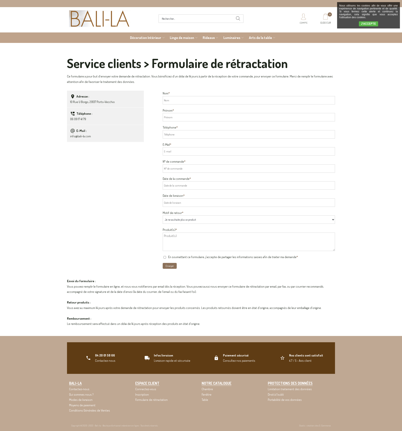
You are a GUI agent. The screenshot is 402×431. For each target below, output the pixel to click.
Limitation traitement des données (290, 389)
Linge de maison (182, 37)
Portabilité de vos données (285, 400)
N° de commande (174, 161)
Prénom (168, 110)
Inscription (142, 394)
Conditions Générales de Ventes (89, 410)
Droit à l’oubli (276, 394)
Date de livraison (174, 196)
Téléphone (170, 127)
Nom (166, 93)
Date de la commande (177, 179)
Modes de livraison (81, 400)
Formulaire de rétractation (151, 400)
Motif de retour (173, 213)
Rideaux (209, 37)
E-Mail (167, 145)
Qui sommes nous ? (81, 394)
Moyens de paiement (82, 405)
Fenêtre (206, 394)
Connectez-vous (145, 389)
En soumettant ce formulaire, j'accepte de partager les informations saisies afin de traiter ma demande (233, 257)
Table (205, 400)
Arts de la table (260, 37)
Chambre (207, 389)
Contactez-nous (79, 389)
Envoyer (170, 266)
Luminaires (231, 37)
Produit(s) (170, 230)
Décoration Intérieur (145, 37)
